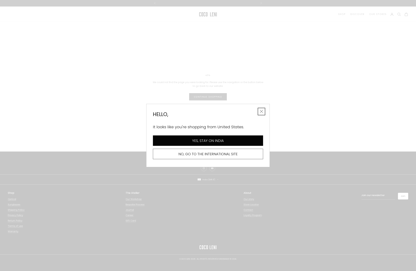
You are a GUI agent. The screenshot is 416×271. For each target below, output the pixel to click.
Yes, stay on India (208, 140)
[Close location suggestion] (261, 111)
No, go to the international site (208, 154)
